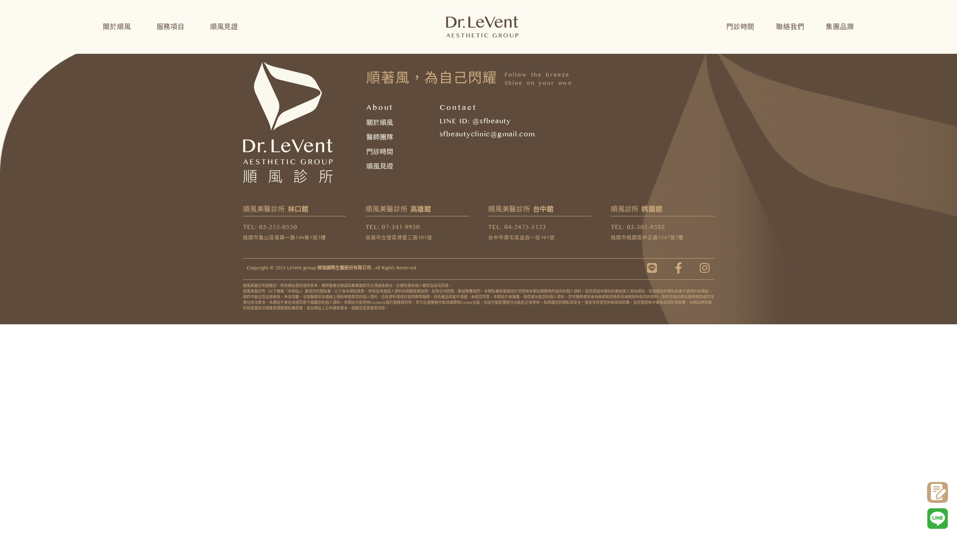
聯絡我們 (790, 27)
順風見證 (224, 27)
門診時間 (740, 27)
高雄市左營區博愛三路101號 (399, 238)
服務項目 (171, 27)
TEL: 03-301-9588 (638, 228)
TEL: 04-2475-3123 (517, 228)
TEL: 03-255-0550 (270, 228)
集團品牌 (840, 27)
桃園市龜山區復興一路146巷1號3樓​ (284, 238)
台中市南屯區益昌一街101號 (521, 238)
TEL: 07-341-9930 (393, 228)
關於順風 (117, 27)
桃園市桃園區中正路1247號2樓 (647, 238)
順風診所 (636, 209)
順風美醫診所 (276, 209)
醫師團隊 (379, 137)
